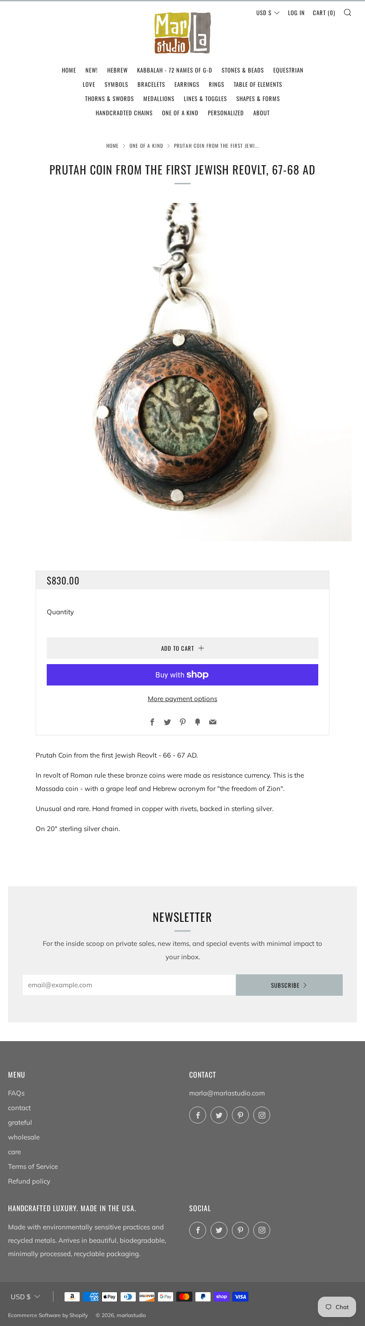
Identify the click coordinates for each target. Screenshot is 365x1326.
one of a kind (180, 112)
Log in (296, 12)
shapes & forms (258, 98)
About (261, 112)
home (69, 69)
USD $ (264, 12)
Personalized (226, 112)
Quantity (60, 612)
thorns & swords (109, 98)
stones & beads (243, 69)
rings (216, 84)
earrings (186, 84)
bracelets (151, 84)
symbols (116, 84)
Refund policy (29, 1181)
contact (19, 1107)
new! (91, 69)
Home (112, 145)
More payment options (182, 698)
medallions (158, 98)
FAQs (16, 1093)
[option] (182, 372)
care (14, 1152)
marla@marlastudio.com (227, 1093)
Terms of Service (33, 1166)
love (89, 84)
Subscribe (285, 985)
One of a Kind (146, 145)
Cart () (324, 12)
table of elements (258, 84)
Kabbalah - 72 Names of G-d (174, 69)
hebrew (117, 69)
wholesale (24, 1137)
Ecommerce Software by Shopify (48, 1315)
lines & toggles (205, 98)
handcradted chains (124, 112)
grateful (20, 1122)
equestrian (288, 69)
